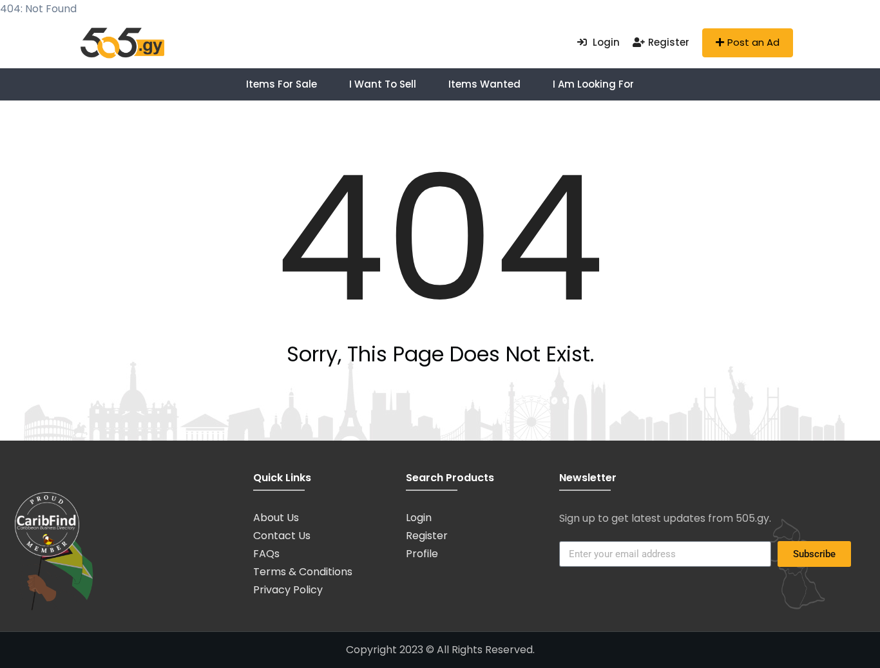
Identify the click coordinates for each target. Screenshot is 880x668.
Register (668, 42)
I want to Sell (382, 84)
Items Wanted (484, 84)
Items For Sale (281, 84)
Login (605, 42)
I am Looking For (593, 84)
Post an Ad (753, 42)
